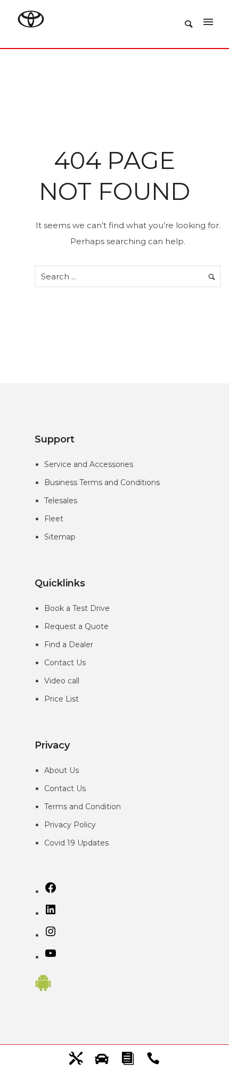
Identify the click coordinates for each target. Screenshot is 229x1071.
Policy (84, 825)
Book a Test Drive (77, 608)
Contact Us (65, 662)
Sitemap (60, 537)
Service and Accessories (88, 464)
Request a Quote (76, 626)
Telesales (60, 500)
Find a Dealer (68, 644)
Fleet (53, 519)
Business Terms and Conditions (102, 482)
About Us (61, 770)
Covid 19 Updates (76, 843)
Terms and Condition (82, 806)
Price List (61, 699)
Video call (61, 681)
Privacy (58, 825)
